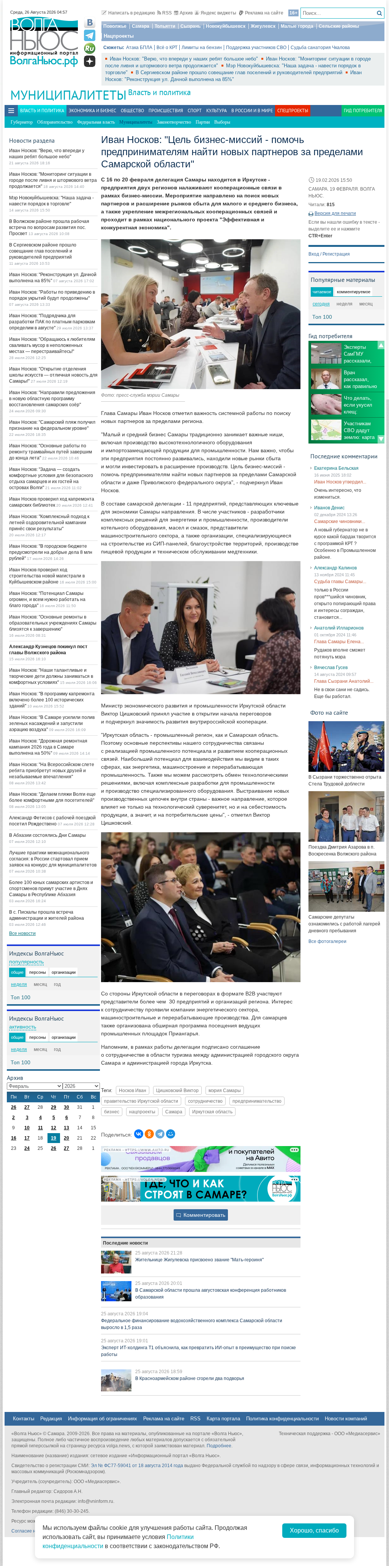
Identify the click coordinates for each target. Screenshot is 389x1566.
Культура (216, 110)
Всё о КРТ (167, 47)
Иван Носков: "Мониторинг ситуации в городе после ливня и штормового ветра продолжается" (53, 180)
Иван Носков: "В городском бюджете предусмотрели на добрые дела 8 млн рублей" (50, 552)
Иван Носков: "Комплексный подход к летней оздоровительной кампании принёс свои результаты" (49, 522)
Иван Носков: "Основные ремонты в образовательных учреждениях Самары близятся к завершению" (52, 623)
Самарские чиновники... (339, 521)
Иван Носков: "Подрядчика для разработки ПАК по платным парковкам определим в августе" (52, 322)
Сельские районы (339, 26)
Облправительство (55, 122)
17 (27, 1138)
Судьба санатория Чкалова (320, 47)
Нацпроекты (119, 36)
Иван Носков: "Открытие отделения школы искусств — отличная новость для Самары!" (53, 375)
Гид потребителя (363, 110)
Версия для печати (335, 213)
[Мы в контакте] (89, 22)
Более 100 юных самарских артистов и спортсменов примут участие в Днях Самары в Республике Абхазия (51, 888)
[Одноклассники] (149, 1133)
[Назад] (381, 345)
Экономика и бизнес (92, 110)
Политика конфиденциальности (282, 1418)
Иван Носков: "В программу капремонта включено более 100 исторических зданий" (52, 700)
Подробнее (219, 1445)
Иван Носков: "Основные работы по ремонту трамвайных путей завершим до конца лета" (50, 452)
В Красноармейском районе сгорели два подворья (189, 1378)
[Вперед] (381, 439)
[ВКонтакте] (138, 1133)
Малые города (297, 26)
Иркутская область (212, 1111)
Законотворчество (174, 122)
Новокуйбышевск (225, 26)
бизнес (111, 1111)
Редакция (51, 1418)
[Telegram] (159, 1133)
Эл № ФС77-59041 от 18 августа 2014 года (137, 1465)
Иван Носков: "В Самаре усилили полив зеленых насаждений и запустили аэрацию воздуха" (52, 723)
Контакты (23, 1418)
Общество (132, 110)
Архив (186, 13)
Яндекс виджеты (218, 13)
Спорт (195, 110)
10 (27, 1127)
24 (27, 1148)
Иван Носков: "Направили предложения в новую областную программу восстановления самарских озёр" (52, 398)
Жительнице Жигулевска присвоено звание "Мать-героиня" (199, 1259)
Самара (140, 26)
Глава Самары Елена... (339, 641)
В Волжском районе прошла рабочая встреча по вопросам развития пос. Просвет (49, 227)
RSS (167, 13)
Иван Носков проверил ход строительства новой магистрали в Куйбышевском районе (47, 576)
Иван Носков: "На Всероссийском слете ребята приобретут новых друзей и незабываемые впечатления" (51, 770)
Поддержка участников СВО (256, 47)
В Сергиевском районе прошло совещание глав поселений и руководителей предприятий (240, 72)
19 (53, 1138)
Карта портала (223, 1418)
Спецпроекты (292, 110)
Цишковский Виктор (177, 1090)
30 (66, 1107)
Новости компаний (346, 1418)
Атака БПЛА (139, 47)
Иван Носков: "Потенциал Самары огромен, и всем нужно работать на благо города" (47, 599)
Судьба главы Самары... (340, 581)
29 (53, 1107)
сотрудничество (205, 1101)
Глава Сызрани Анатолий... (343, 681)
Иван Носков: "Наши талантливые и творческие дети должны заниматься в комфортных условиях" (51, 676)
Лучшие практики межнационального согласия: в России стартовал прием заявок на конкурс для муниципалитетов (52, 859)
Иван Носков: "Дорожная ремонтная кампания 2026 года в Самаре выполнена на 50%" (48, 747)
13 (66, 1127)
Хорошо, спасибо (314, 1530)
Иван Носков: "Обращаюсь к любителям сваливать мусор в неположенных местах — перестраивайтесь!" (52, 345)
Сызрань (190, 26)
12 (53, 1127)
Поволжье (115, 26)
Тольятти (165, 26)
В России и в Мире (252, 110)
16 (13, 1138)
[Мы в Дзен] (89, 61)
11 (40, 1127)
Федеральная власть (96, 122)
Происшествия (166, 110)
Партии (203, 122)
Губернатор (22, 122)
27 (27, 1107)
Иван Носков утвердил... (340, 482)
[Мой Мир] (170, 1133)
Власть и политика (159, 92)
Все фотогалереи (327, 941)
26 (13, 1107)
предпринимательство (256, 1101)
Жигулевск (263, 26)
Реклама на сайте (264, 13)
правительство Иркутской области (141, 1101)
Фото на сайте (329, 712)
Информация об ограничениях (102, 1418)
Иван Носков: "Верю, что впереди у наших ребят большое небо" (184, 59)
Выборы (222, 122)
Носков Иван (132, 1090)
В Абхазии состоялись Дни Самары (47, 835)
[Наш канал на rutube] (89, 48)
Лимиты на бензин (202, 47)
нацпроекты (142, 1111)
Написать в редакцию (131, 13)
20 (66, 1138)
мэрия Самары (225, 1090)
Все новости (22, 933)
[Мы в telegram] (89, 35)
